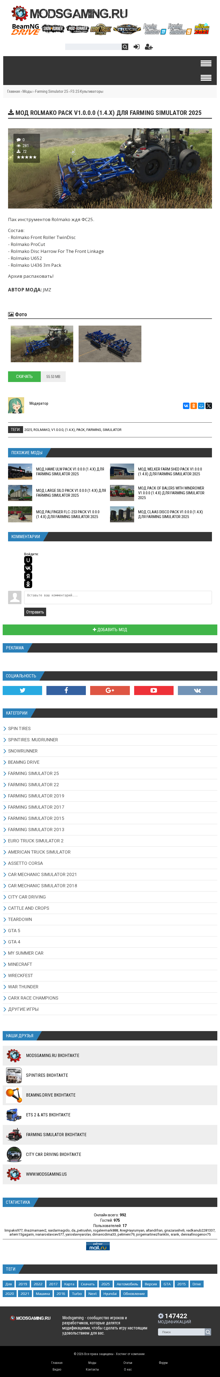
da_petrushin (81, 1230)
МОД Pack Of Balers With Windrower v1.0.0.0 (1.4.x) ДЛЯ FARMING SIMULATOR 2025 (171, 493)
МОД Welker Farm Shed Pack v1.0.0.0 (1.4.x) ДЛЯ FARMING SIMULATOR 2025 (170, 471)
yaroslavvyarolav (78, 1234)
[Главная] (110, 33)
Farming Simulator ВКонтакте (56, 1134)
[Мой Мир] (201, 406)
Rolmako (42, 430)
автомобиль (127, 1284)
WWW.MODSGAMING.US (46, 1174)
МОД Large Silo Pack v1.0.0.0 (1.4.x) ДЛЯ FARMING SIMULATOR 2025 (71, 493)
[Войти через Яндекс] (28, 576)
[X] (209, 406)
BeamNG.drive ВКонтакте (50, 1095)
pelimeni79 (126, 1234)
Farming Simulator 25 (51, 91)
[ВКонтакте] (186, 406)
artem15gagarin (21, 1234)
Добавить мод (111, 629)
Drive (197, 1284)
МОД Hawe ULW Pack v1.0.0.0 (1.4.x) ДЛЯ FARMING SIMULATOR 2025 (70, 471)
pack (80, 430)
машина (43, 1293)
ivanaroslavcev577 (49, 1234)
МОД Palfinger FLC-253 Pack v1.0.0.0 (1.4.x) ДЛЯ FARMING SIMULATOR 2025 (68, 514)
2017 (53, 1284)
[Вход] (135, 48)
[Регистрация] (149, 48)
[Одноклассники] (193, 406)
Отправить (35, 612)
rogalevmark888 (105, 1230)
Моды (27, 91)
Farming (93, 430)
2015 (181, 1284)
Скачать (24, 376)
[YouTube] (154, 690)
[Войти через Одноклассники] (28, 584)
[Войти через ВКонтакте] (28, 568)
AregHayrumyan (132, 1230)
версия (151, 1284)
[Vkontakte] (197, 690)
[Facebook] (66, 690)
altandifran (154, 1230)
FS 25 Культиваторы (87, 91)
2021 (25, 1293)
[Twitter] (22, 690)
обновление (134, 1293)
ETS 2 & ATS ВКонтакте (48, 1114)
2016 (61, 1293)
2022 (38, 1284)
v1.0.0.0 (57, 430)
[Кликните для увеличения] (42, 344)
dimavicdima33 (104, 1234)
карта (69, 1284)
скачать (88, 1284)
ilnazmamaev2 (35, 1230)
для (8, 1284)
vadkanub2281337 (200, 1230)
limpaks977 (14, 1230)
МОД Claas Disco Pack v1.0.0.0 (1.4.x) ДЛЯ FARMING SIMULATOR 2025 (170, 514)
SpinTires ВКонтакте (47, 1075)
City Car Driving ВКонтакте (53, 1154)
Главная (13, 91)
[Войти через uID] (28, 560)
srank (175, 1234)
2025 (28, 430)
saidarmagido (59, 1230)
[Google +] (110, 690)
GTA (167, 1284)
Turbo (77, 1293)
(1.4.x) (70, 430)
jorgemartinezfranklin (152, 1234)
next (93, 1293)
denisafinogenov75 (196, 1234)
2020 (9, 1293)
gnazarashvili (174, 1230)
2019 (23, 1284)
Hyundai (110, 1293)
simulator (112, 430)
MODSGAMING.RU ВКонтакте (52, 1055)
